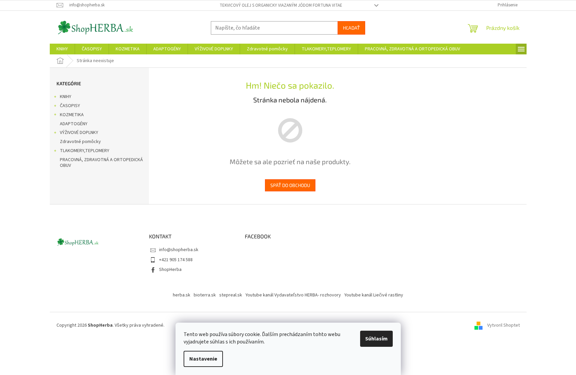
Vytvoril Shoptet (503, 325)
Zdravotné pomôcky (80, 141)
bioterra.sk (205, 295)
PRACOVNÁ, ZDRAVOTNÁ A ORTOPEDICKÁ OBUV (101, 162)
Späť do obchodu (290, 185)
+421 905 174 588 (176, 259)
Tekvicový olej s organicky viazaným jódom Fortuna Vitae (281, 5)
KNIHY (65, 96)
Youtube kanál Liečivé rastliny (373, 295)
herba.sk (181, 295)
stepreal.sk (230, 295)
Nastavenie (203, 359)
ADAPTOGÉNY (73, 124)
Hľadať (351, 28)
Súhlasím (376, 338)
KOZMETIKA (72, 114)
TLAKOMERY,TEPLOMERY (84, 150)
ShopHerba (170, 269)
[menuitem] (62, 49)
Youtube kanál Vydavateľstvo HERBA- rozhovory (293, 295)
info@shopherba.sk (178, 249)
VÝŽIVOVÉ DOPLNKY (79, 132)
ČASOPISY (70, 105)
